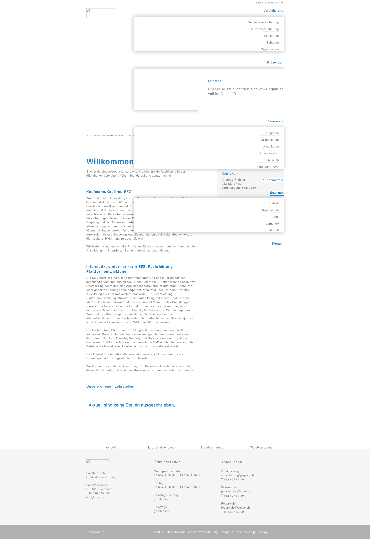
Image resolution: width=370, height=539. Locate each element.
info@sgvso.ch (96, 497)
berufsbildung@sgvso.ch (239, 187)
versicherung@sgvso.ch (237, 475)
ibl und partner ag (255, 532)
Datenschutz (95, 532)
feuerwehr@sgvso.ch (235, 507)
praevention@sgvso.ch (236, 491)
